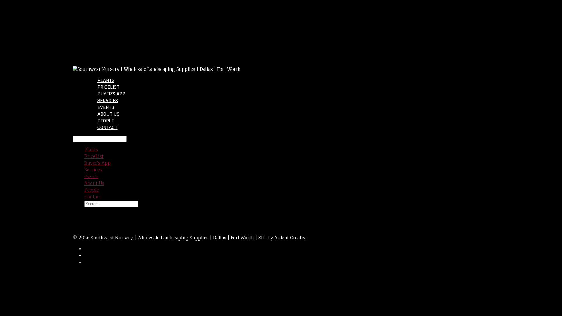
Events (91, 176)
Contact (107, 127)
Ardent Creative (291, 238)
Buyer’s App (97, 163)
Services (93, 170)
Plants (91, 149)
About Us (94, 183)
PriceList (94, 156)
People (91, 190)
